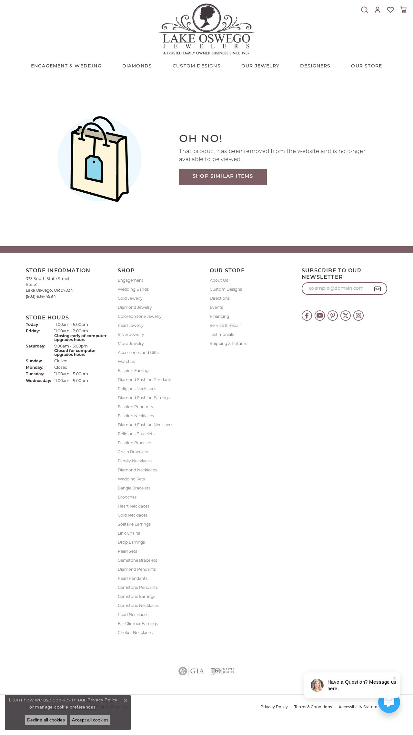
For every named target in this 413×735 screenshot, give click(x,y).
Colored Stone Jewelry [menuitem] (140, 317)
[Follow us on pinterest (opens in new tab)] (332, 315)
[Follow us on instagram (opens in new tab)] (358, 315)
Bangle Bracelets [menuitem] (134, 488)
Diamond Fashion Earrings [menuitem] (144, 398)
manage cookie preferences (65, 707)
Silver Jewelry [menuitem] (131, 335)
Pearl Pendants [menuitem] (132, 579)
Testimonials (222, 335)
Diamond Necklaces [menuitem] (137, 470)
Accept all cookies (90, 719)
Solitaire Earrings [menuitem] (134, 525)
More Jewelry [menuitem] (131, 344)
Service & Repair (225, 326)
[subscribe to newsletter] (378, 289)
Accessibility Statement (361, 707)
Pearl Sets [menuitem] (127, 552)
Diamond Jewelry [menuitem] (135, 308)
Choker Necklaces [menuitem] (135, 633)
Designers (315, 66)
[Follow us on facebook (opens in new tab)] (307, 315)
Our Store (366, 66)
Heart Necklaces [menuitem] (133, 506)
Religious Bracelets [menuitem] (136, 434)
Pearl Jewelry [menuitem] (131, 326)
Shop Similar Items (223, 176)
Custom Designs (226, 290)
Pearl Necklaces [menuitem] (133, 615)
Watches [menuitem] (126, 362)
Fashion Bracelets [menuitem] (135, 443)
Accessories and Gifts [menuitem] (138, 353)
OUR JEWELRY (260, 66)
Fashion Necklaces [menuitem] (136, 416)
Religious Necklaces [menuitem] (137, 389)
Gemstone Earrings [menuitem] (136, 597)
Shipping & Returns (228, 344)
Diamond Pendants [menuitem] (137, 570)
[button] (364, 9)
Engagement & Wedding (66, 66)
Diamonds (137, 66)
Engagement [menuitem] (130, 281)
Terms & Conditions (313, 707)
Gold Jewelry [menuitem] (130, 299)
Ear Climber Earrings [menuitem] (138, 624)
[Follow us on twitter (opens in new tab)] (345, 315)
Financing (219, 317)
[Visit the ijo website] (223, 671)
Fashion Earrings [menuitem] (134, 371)
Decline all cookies (46, 719)
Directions (220, 299)
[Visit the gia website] (191, 671)
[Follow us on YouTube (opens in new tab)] (320, 315)
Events (216, 308)
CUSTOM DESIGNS (197, 66)
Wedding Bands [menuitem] (133, 290)
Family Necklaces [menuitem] (135, 461)
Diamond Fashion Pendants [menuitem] (145, 380)
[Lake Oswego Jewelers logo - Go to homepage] (206, 29)
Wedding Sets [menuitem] (131, 479)
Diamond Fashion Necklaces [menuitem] (145, 425)
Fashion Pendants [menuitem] (135, 407)
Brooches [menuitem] (127, 497)
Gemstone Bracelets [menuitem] (137, 561)
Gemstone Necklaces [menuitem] (138, 606)
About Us (219, 281)
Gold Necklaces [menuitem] (132, 516)
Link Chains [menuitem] (129, 534)
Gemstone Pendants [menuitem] (138, 588)
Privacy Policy (274, 707)
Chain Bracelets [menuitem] (133, 452)
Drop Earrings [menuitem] (131, 543)
